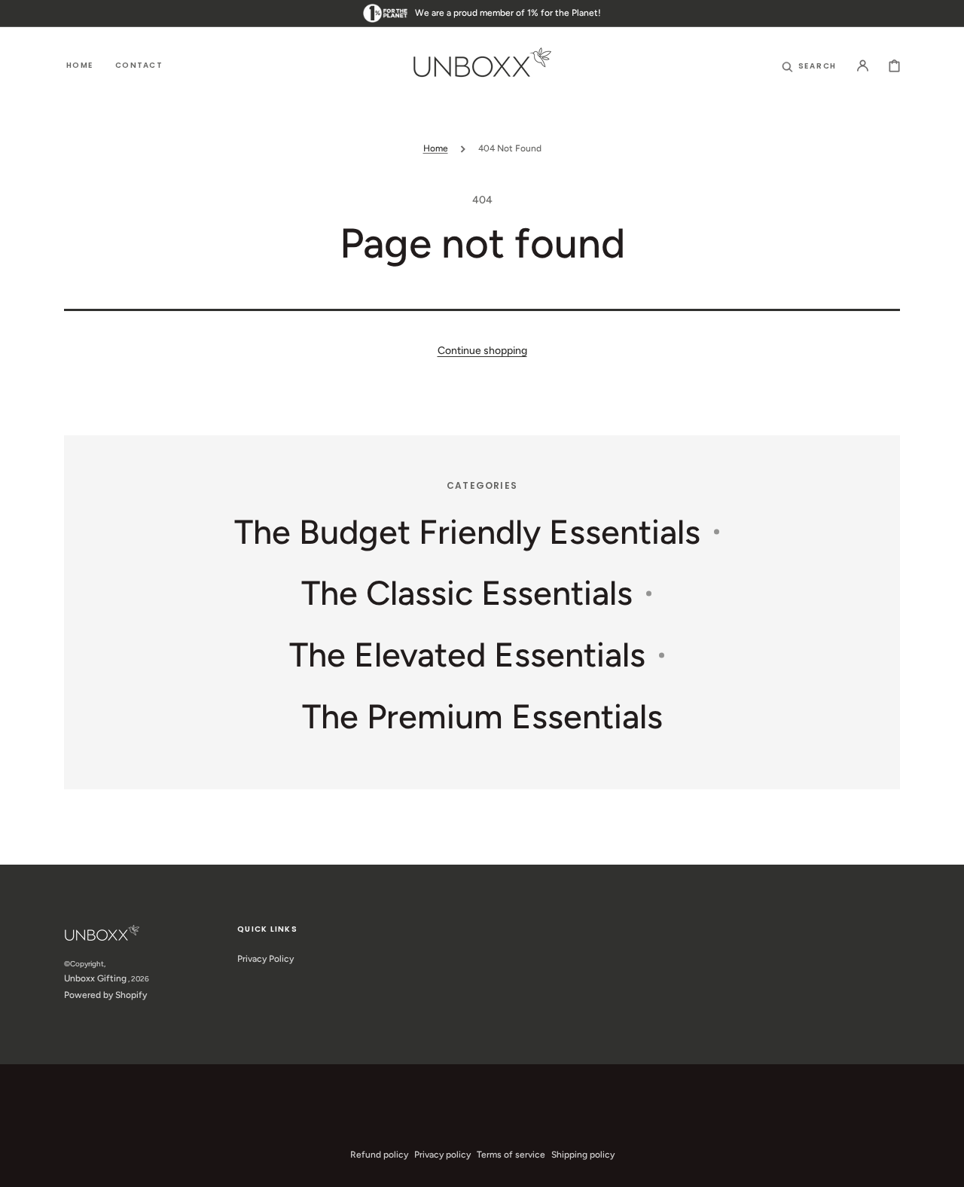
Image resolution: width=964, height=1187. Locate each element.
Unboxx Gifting (95, 978)
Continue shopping (482, 350)
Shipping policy (583, 1154)
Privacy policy (442, 1154)
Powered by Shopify (105, 995)
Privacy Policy (265, 959)
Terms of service (511, 1154)
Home (435, 148)
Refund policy (379, 1154)
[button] (809, 65)
